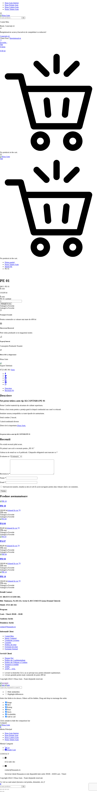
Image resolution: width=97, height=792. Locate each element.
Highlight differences (15, 694)
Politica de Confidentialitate (15, 660)
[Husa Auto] (5, 15)
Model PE (8, 267)
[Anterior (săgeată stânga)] (1, 791)
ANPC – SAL (10, 669)
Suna (13, 370)
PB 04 (3, 559)
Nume (3, 478)
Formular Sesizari (11, 649)
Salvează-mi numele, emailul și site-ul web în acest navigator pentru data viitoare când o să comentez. (40, 487)
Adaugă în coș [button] (13, 510)
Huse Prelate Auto (11, 5)
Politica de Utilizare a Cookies (16, 662)
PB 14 (3, 576)
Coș (8, 748)
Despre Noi (9, 658)
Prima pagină (10, 262)
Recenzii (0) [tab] (9, 390)
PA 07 (3, 541)
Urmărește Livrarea (12, 640)
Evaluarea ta (5, 456)
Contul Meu (9, 636)
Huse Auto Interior (12, 3)
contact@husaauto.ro (8, 627)
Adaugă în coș (6, 304)
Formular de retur (11, 647)
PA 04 (3, 523)
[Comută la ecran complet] (3, 789)
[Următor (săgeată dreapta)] (3, 791)
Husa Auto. (21, 426)
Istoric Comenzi (11, 638)
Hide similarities (13, 692)
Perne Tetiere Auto (12, 9)
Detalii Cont (11, 750)
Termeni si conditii (12, 665)
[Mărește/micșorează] (1, 789)
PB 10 (3, 506)
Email (3, 482)
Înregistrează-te (15, 38)
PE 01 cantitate (5, 299)
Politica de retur (10, 645)
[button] (7, 306)
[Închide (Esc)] (8, 789)
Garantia (8, 643)
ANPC (7, 667)
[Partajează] (6, 789)
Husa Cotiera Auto (12, 7)
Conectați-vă (4, 36)
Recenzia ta (5, 474)
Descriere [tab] (8, 388)
